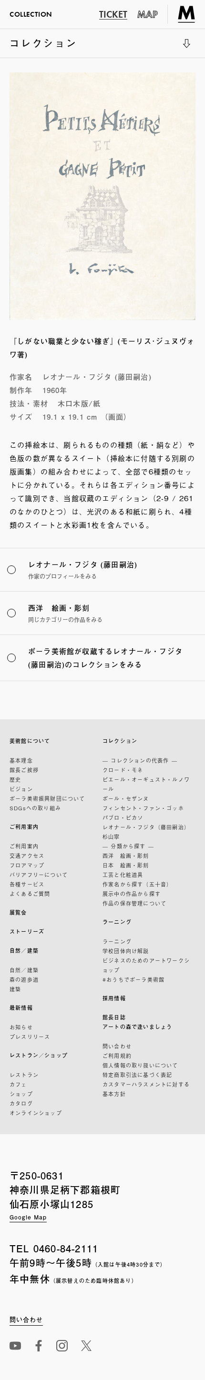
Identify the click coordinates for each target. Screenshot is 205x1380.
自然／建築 (24, 951)
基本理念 (21, 760)
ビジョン (21, 789)
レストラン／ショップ (39, 1055)
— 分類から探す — (128, 846)
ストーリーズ (27, 931)
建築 (15, 989)
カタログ (21, 1103)
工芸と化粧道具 (122, 874)
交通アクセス (27, 855)
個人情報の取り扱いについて (140, 1065)
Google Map (28, 1217)
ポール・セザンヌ (125, 798)
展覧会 (18, 912)
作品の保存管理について (134, 903)
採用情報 (114, 998)
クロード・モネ (122, 770)
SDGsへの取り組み (35, 808)
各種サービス (27, 884)
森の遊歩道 (24, 979)
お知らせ (21, 1027)
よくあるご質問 (30, 893)
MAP (147, 14)
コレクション (44, 47)
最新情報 (21, 1008)
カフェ (18, 1084)
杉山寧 (111, 836)
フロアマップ (27, 865)
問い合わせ (117, 1046)
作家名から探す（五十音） (137, 884)
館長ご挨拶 (24, 770)
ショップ (21, 1094)
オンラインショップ (36, 1113)
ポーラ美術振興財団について (47, 798)
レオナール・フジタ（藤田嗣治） (146, 827)
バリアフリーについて (39, 874)
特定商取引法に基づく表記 (137, 1074)
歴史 (15, 779)
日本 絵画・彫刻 (125, 865)
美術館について (30, 741)
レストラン (24, 1074)
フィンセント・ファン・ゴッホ (143, 808)
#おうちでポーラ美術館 (133, 979)
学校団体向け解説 (125, 951)
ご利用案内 (24, 827)
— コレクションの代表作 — (139, 760)
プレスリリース (30, 1036)
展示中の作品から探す (131, 893)
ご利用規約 (117, 1055)
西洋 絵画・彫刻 (125, 855)
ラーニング (117, 922)
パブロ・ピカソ (122, 817)
